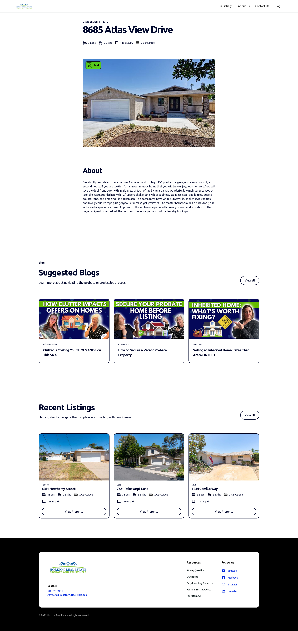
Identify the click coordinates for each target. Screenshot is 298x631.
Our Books (192, 576)
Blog (277, 6)
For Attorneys (194, 596)
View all (250, 280)
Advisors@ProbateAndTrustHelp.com (67, 595)
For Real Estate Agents (199, 589)
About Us (244, 6)
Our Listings (224, 6)
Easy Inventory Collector (200, 583)
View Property (74, 511)
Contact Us (262, 6)
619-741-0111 (55, 590)
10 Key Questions (196, 570)
